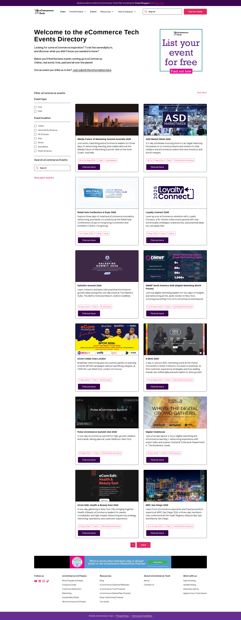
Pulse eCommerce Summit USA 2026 (97, 432)
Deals (63, 11)
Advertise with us (191, 589)
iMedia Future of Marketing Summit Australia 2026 (104, 139)
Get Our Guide (195, 11)
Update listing (189, 584)
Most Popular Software (72, 580)
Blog (102, 580)
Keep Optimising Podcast (111, 597)
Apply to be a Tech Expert (195, 593)
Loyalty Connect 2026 (157, 212)
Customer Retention (71, 589)
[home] (44, 12)
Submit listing (189, 580)
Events (93, 11)
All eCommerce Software (74, 601)
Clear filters (202, 92)
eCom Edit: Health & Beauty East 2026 (97, 505)
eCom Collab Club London (91, 358)
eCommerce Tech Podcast (112, 589)
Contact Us (149, 584)
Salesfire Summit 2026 (89, 285)
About (146, 580)
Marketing (67, 593)
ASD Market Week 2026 (158, 139)
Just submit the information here (92, 70)
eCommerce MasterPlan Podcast (115, 593)
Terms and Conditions (142, 616)
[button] (78, 12)
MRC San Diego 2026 (157, 505)
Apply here (159, 3)
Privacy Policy (122, 616)
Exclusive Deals (69, 584)
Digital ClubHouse (155, 432)
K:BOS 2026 (152, 358)
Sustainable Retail (70, 597)
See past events (44, 177)
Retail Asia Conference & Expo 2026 (96, 212)
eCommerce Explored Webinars (114, 584)
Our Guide (104, 601)
